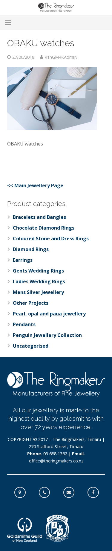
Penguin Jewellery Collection (47, 335)
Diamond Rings (31, 249)
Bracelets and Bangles (39, 217)
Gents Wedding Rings (38, 270)
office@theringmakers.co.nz (56, 461)
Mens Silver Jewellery (38, 292)
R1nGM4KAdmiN (61, 57)
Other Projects (30, 303)
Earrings (23, 260)
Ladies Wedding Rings (39, 281)
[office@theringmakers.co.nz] (72, 492)
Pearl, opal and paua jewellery (49, 313)
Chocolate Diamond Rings (43, 228)
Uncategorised (30, 346)
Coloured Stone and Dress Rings (51, 238)
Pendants (24, 324)
